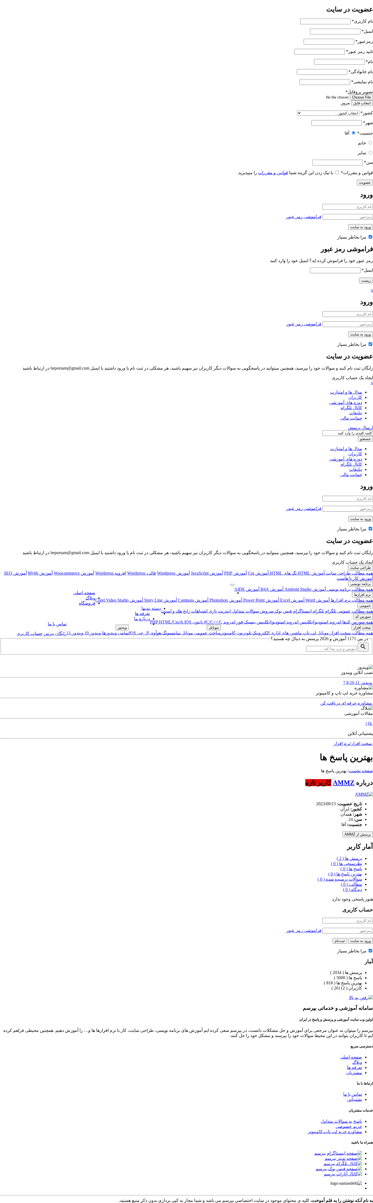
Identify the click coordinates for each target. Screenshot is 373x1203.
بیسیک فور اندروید (239, 622)
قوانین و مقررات (357, 172)
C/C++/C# (212, 622)
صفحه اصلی (84, 592)
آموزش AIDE (246, 589)
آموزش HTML (311, 573)
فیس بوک (283, 611)
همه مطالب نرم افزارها (351, 600)
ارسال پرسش (360, 427)
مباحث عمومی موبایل (200, 633)
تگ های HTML (283, 573)
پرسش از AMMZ (358, 834)
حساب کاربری (30, 633)
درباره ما (142, 618)
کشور (366, 113)
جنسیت (365, 133)
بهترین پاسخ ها (345, 874)
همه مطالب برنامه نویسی (349, 589)
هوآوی (155, 633)
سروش (266, 611)
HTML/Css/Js (171, 622)
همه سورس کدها (357, 622)
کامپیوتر (228, 633)
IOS (187, 622)
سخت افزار (362, 627)
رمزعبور (364, 41)
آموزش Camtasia (192, 600)
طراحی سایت (360, 568)
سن (368, 162)
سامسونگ (170, 633)
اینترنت (224, 611)
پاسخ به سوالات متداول (341, 1121)
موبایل (322, 633)
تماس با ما (57, 624)
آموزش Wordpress (173, 573)
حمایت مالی (351, 418)
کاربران (355, 397)
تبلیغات (355, 413)
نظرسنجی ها (346, 863)
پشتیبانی (354, 1099)
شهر (368, 122)
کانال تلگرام (351, 407)
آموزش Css (258, 573)
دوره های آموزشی (345, 402)
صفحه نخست (361, 770)
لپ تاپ (309, 633)
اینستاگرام (302, 611)
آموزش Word (317, 600)
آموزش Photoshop (225, 600)
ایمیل (367, 31)
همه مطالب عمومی (354, 611)
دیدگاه (352, 889)
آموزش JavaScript (207, 573)
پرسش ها (349, 858)
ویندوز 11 (75, 633)
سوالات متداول (245, 611)
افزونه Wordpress (110, 573)
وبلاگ (90, 598)
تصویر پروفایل (359, 92)
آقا (347, 133)
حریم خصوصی (349, 1126)
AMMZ (343, 782)
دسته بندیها (151, 608)
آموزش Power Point (260, 600)
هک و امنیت (171, 611)
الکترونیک (260, 633)
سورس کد (363, 616)
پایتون (197, 622)
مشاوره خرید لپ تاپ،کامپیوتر (335, 1131)
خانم (362, 143)
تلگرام (330, 611)
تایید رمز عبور (359, 51)
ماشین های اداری (286, 633)
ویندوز (122, 627)
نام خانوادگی (360, 71)
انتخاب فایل (362, 103)
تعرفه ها (142, 613)
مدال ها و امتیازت (346, 392)
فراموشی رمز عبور (303, 216)
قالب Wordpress (141, 573)
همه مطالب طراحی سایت (349, 573)
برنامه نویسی (360, 584)
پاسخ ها (351, 868)
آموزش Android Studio (304, 589)
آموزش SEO (15, 573)
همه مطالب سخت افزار (351, 633)
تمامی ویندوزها (115, 633)
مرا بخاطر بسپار (352, 237)
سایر (362, 152)
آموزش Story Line (160, 600)
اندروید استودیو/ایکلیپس (319, 622)
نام (369, 61)
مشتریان (354, 1072)
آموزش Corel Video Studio (119, 600)
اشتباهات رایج (195, 611)
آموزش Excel (291, 600)
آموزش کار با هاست (355, 578)
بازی (212, 611)
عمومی (365, 606)
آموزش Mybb (40, 573)
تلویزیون (243, 633)
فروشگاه (87, 603)
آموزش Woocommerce (74, 573)
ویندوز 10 (92, 633)
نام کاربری (362, 21)
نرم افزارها (362, 595)
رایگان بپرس (55, 633)
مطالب (351, 884)
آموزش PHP (235, 573)
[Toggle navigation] (232, 585)
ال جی (142, 633)
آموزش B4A (271, 589)
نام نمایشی (362, 81)
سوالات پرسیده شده (340, 879)
